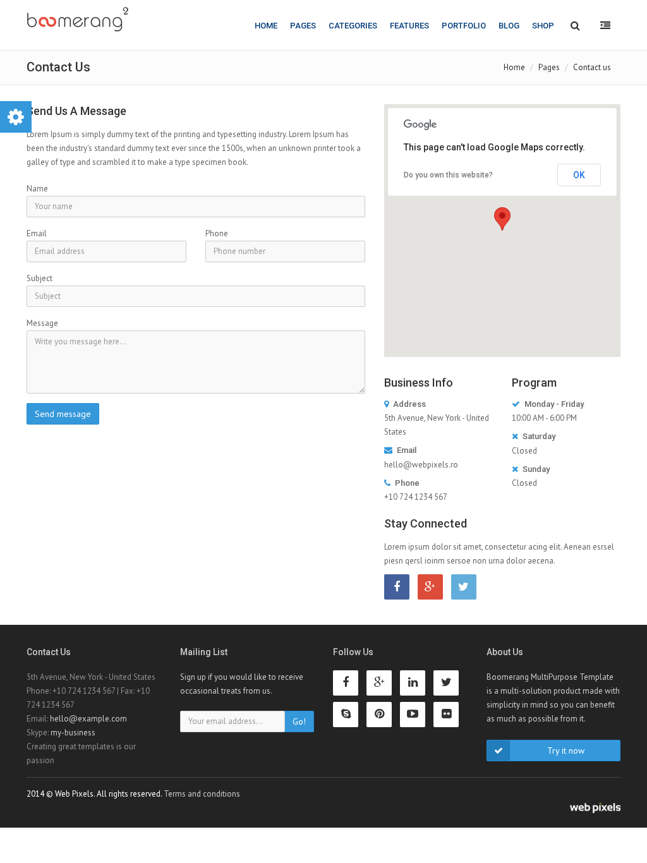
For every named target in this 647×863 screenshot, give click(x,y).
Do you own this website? (448, 175)
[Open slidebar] (605, 25)
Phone (216, 233)
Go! (299, 721)
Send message (63, 413)
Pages (303, 25)
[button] (502, 219)
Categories (353, 25)
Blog (509, 25)
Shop (543, 25)
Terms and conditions (202, 793)
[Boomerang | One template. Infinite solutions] (77, 19)
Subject (39, 278)
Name (37, 188)
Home (266, 25)
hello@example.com (88, 718)
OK (579, 175)
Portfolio (464, 25)
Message (42, 323)
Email (37, 233)
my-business (73, 732)
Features (409, 25)
